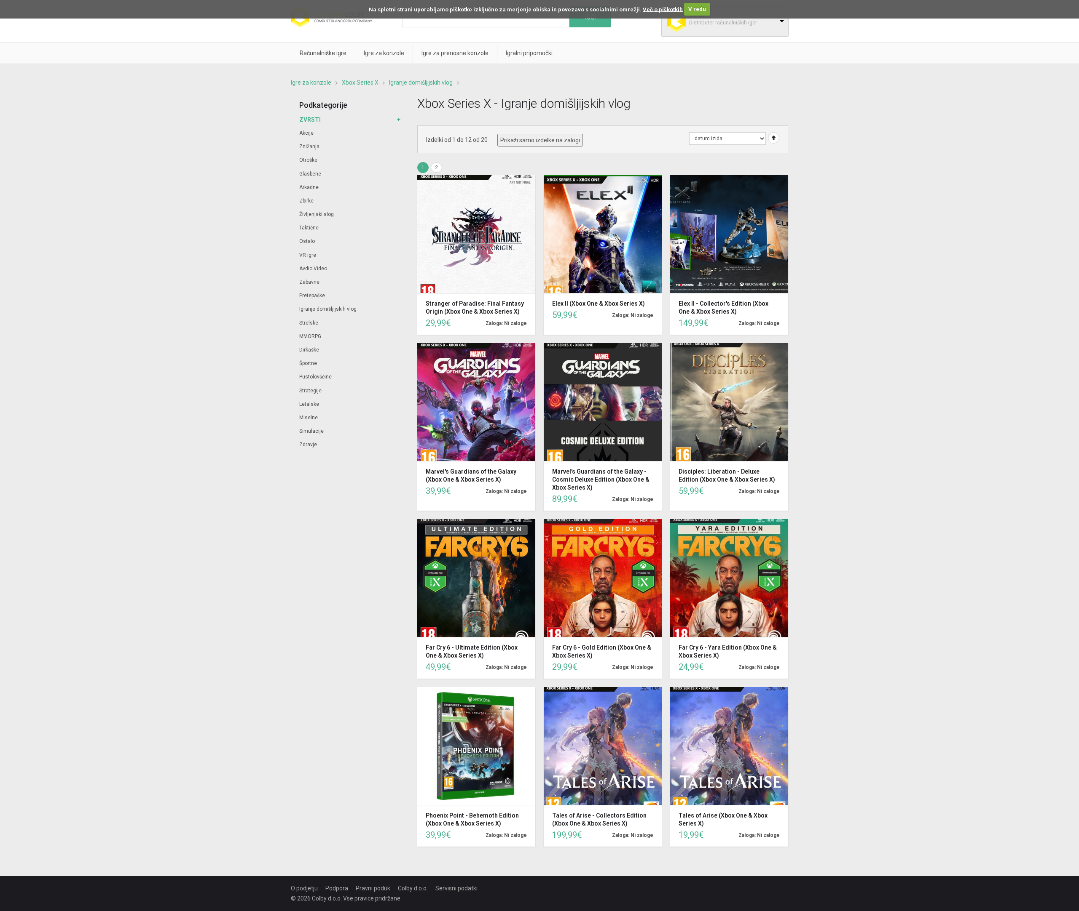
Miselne (308, 418)
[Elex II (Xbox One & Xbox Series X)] (603, 234)
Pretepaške (312, 295)
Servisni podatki (456, 888)
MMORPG (310, 336)
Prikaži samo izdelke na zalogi (540, 140)
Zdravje (308, 445)
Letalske (309, 404)
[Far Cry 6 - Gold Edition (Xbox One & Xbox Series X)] (603, 578)
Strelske (308, 323)
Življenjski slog (316, 214)
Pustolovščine (315, 377)
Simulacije (311, 431)
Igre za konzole (311, 82)
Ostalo (307, 241)
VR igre (307, 255)
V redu (697, 9)
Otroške (308, 160)
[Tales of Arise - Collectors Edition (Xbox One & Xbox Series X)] (603, 746)
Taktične (309, 228)
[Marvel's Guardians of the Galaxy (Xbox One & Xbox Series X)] (476, 402)
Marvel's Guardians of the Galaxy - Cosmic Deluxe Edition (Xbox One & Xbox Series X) (601, 479)
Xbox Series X (360, 82)
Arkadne (309, 187)
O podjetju (304, 888)
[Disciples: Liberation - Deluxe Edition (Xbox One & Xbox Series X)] (729, 402)
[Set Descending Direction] (772, 138)
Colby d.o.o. (413, 888)
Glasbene (310, 174)
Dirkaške (309, 350)
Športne (308, 363)
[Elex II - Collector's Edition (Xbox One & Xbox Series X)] (729, 234)
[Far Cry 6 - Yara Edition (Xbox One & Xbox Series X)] (729, 578)
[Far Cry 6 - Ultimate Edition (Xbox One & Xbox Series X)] (476, 578)
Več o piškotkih (663, 9)
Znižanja (309, 146)
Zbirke (306, 201)
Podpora (336, 888)
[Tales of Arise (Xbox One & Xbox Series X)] (729, 746)
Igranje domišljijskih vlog (421, 82)
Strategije (310, 391)
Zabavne (309, 282)
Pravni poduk (373, 888)
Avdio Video (313, 269)
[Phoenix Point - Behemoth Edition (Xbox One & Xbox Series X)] (476, 746)
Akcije (306, 133)
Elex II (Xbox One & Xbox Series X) (598, 303)
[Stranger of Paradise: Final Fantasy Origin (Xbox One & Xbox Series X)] (476, 234)
